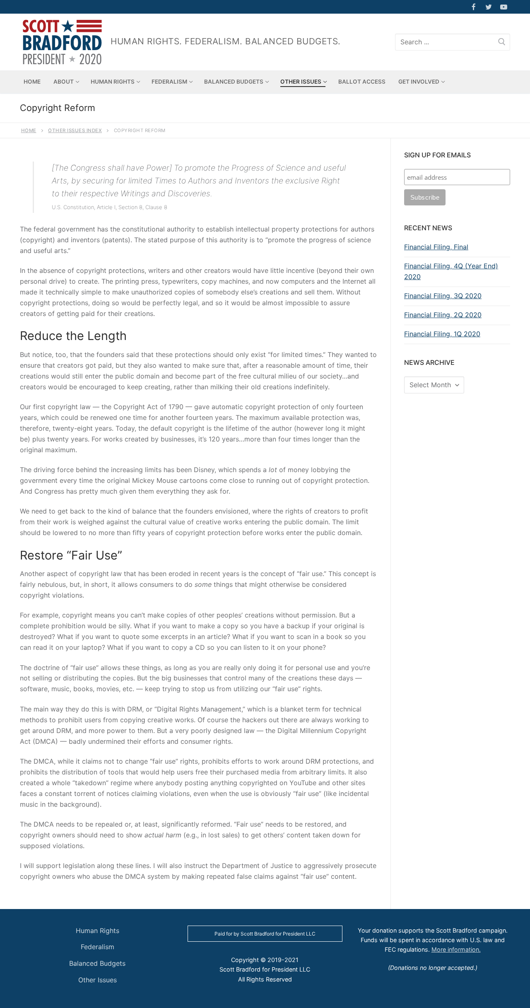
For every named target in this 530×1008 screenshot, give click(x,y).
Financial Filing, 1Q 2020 (442, 334)
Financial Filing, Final (436, 247)
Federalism (97, 947)
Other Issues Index (75, 130)
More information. (456, 949)
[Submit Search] (502, 42)
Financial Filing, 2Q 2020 (443, 315)
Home (28, 130)
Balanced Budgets (97, 963)
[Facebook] (473, 6)
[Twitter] (488, 6)
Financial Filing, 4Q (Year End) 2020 (451, 271)
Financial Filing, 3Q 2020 (443, 296)
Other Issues (97, 980)
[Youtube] (503, 6)
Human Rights (97, 930)
